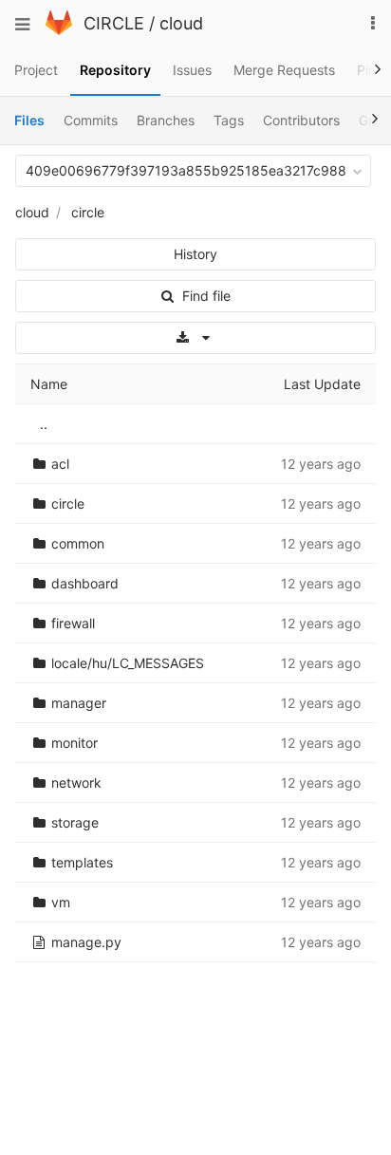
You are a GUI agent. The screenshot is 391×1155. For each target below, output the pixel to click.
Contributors (301, 120)
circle (87, 212)
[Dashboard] (59, 30)
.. (43, 424)
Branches (166, 120)
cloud (181, 23)
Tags (229, 120)
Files (29, 120)
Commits (91, 120)
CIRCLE (114, 23)
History (195, 254)
